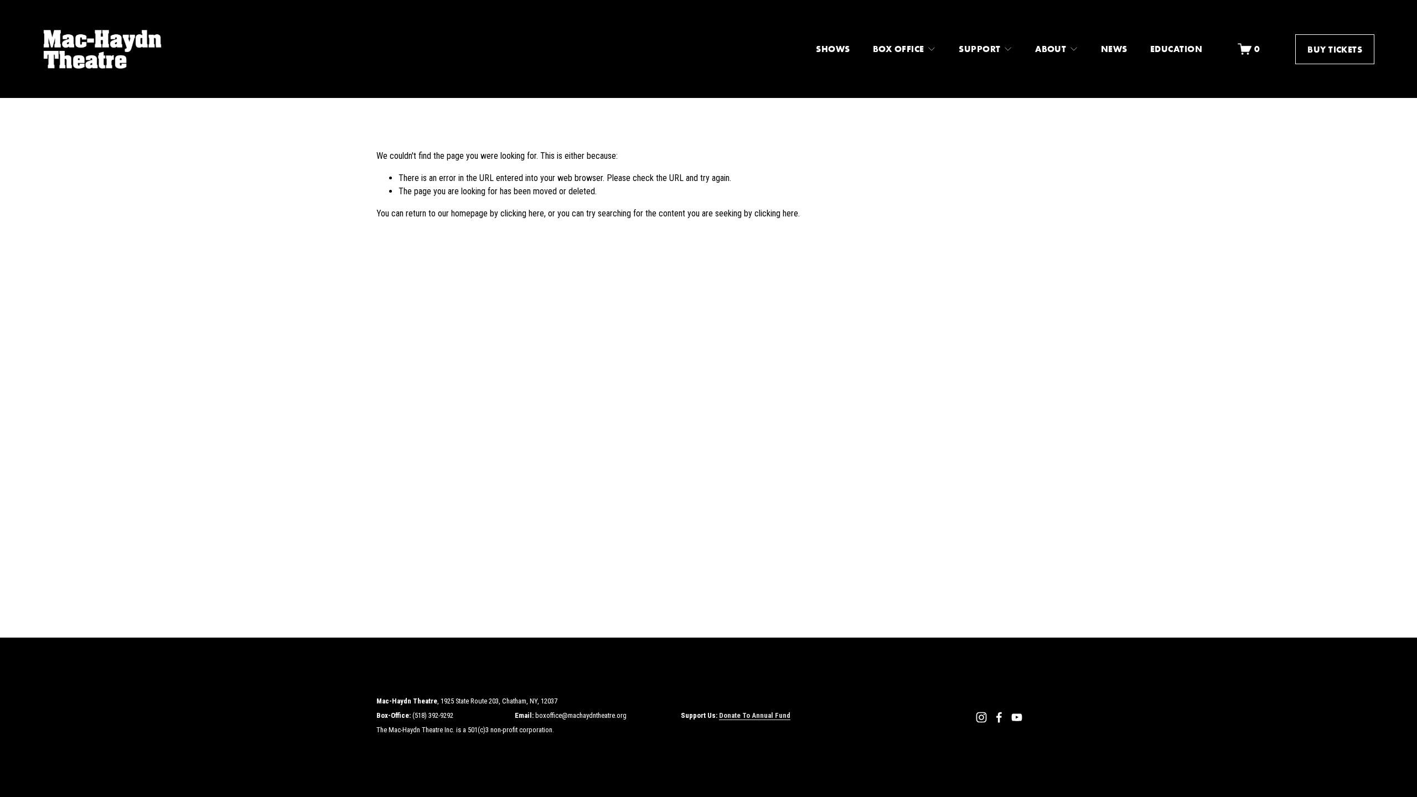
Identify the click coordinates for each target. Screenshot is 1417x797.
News (1114, 48)
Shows (833, 48)
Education (1176, 48)
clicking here (522, 213)
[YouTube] (1016, 717)
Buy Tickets (1334, 49)
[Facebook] (999, 717)
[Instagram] (981, 717)
